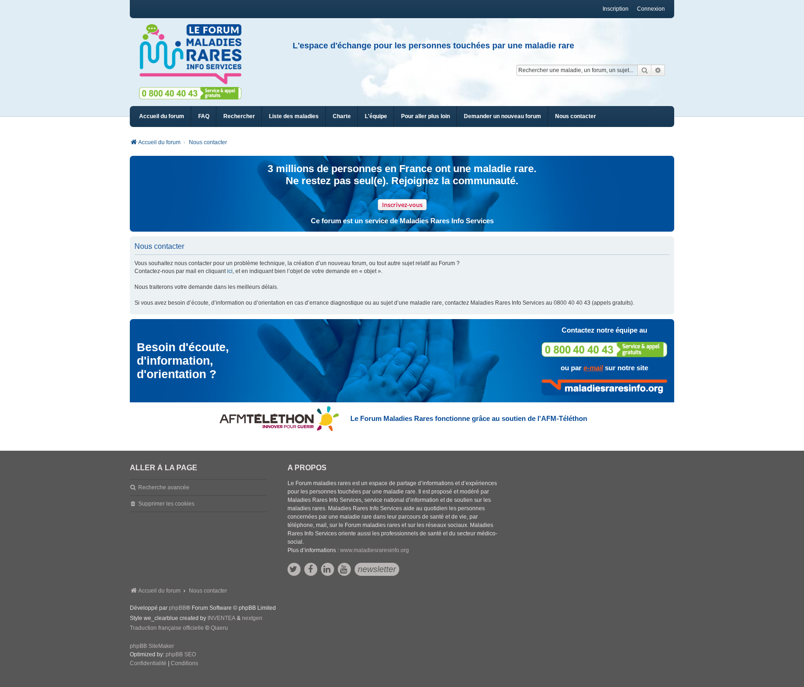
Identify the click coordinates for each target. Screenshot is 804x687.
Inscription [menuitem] (616, 9)
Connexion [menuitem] (651, 9)
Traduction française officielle (167, 628)
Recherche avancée (163, 487)
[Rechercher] (644, 70)
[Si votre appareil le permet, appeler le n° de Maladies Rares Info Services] (604, 349)
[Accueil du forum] (194, 54)
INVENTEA (221, 618)
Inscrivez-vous (402, 204)
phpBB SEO (181, 654)
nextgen (252, 618)
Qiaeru (219, 628)
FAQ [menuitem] (203, 116)
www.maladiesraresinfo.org (374, 550)
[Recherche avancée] (658, 70)
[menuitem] (294, 116)
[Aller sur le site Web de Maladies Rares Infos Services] (604, 387)
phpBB (177, 608)
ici (230, 271)
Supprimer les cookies (166, 503)
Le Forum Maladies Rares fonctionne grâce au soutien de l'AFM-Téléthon (468, 418)
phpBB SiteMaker (152, 646)
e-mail (593, 368)
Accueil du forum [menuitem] (161, 116)
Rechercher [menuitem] (239, 116)
